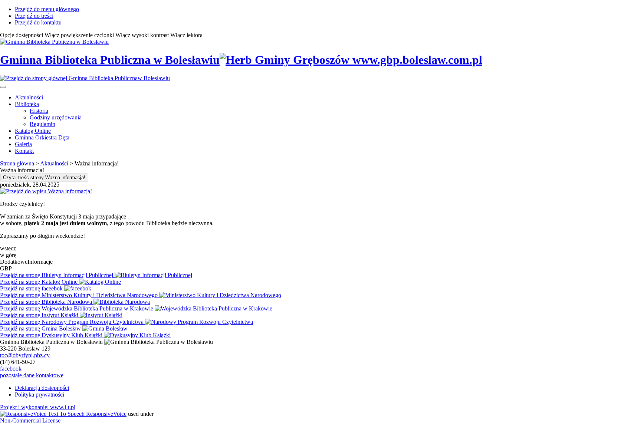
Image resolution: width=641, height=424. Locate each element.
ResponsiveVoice (106, 414)
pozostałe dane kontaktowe (31, 375)
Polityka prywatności (39, 394)
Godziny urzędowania (56, 117)
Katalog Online (33, 131)
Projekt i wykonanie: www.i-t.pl (37, 407)
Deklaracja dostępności (42, 388)
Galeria (23, 144)
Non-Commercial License (30, 420)
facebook (11, 368)
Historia (39, 111)
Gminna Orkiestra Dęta (42, 137)
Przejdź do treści (34, 16)
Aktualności (29, 97)
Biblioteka (27, 104)
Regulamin (42, 124)
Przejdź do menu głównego (47, 9)
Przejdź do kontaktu (38, 22)
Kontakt (24, 151)
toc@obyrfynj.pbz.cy (25, 355)
